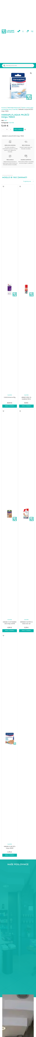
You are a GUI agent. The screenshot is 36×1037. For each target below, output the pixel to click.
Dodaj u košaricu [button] (9, 630)
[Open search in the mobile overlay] (18, 65)
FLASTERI (15, 109)
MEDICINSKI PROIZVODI (14, 108)
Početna (3, 108)
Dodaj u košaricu (18, 129)
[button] (32, 31)
